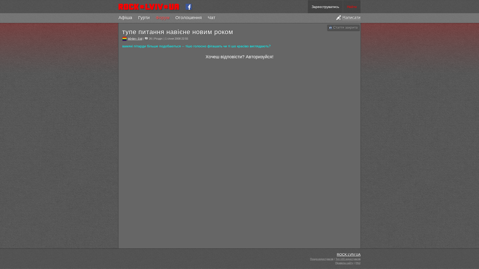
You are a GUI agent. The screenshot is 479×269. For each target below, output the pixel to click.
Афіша (125, 17)
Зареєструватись (325, 7)
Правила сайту (344, 263)
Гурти (144, 17)
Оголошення (188, 17)
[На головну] (151, 6)
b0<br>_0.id (135, 38)
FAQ (358, 263)
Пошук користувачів (321, 259)
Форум (162, 17)
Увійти (352, 7)
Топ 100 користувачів (348, 259)
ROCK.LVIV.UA (348, 255)
